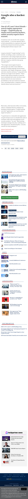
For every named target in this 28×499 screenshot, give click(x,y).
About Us (10, 474)
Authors (22, 474)
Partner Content (7, 202)
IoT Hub (22, 485)
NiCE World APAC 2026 (15, 264)
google (12, 148)
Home (2, 12)
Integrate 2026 (13, 255)
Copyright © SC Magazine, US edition (7, 144)
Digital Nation (16, 485)
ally (5, 148)
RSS (24, 476)
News (7, 12)
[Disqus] (14, 356)
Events (4, 252)
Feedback (4, 476)
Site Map (21, 476)
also (9, 148)
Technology (12, 12)
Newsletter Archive (15, 476)
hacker (17, 148)
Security (19, 12)
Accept (24, 489)
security (21, 148)
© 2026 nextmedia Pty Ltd (16, 479)
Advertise (9, 476)
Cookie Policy (8, 497)
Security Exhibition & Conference (17, 260)
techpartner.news (8, 485)
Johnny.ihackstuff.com (7, 129)
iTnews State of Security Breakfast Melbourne (17, 270)
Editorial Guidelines (16, 474)
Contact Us (6, 474)
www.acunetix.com (6, 131)
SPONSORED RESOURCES (8, 229)
